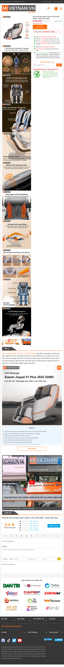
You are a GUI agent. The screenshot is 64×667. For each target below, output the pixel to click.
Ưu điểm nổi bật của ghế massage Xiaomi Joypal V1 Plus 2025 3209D (24, 431)
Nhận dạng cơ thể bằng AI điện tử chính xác (16, 436)
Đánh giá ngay (53, 525)
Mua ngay (40, 26)
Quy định (21, 619)
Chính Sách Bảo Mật (58, 1)
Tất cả (5, 536)
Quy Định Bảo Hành (46, 1)
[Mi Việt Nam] (18, 9)
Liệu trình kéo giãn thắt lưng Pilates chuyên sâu (17, 440)
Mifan (53, 31)
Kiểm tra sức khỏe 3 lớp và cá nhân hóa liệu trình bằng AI (20, 438)
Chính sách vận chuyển (18, 1)
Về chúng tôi (38, 619)
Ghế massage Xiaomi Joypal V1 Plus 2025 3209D (18, 353)
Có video (37, 536)
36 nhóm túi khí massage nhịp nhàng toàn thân (17, 442)
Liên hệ (52, 619)
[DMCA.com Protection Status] (59, 640)
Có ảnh (43, 536)
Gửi (59, 559)
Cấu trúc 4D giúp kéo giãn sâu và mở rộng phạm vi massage (21, 433)
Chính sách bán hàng (6, 1)
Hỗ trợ (4, 619)
